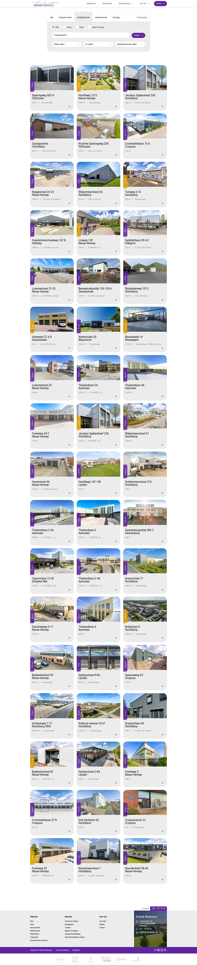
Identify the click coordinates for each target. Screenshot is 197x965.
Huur (81, 27)
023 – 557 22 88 (158, 908)
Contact (159, 3)
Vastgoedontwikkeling (72, 934)
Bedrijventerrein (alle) (127, 44)
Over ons (143, 3)
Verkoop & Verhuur (71, 921)
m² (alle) (89, 44)
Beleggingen (69, 924)
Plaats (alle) (59, 44)
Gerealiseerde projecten (38, 940)
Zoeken (137, 35)
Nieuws (102, 924)
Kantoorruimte (35, 927)
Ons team (102, 921)
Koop (69, 27)
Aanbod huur (91, 3)
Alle (57, 27)
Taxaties (68, 927)
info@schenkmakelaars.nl (148, 932)
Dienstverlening (124, 3)
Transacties (34, 937)
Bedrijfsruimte (35, 931)
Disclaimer (76, 950)
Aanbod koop (107, 3)
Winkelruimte (34, 934)
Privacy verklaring (62, 950)
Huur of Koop (98, 27)
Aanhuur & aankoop (71, 931)
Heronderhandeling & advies (75, 937)
